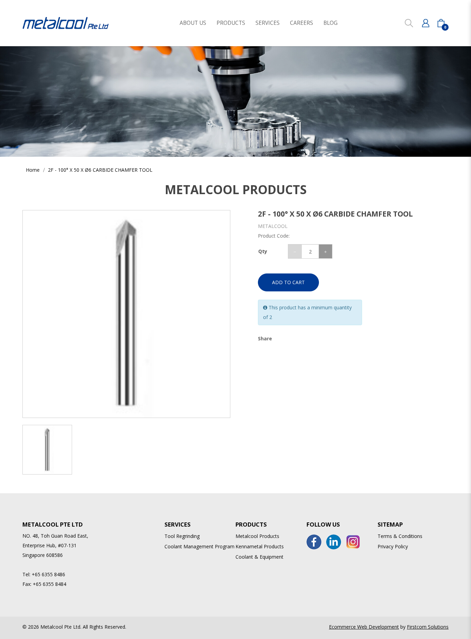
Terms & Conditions (400, 536)
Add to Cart (288, 282)
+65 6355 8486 (48, 574)
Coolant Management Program (199, 546)
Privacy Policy (393, 546)
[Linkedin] (333, 542)
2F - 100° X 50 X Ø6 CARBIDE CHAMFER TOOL (100, 170)
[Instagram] (353, 542)
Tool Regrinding (182, 536)
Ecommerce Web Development (364, 626)
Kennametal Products (260, 546)
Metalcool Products (257, 536)
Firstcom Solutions (428, 626)
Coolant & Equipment (259, 556)
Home (33, 170)
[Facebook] (314, 542)
